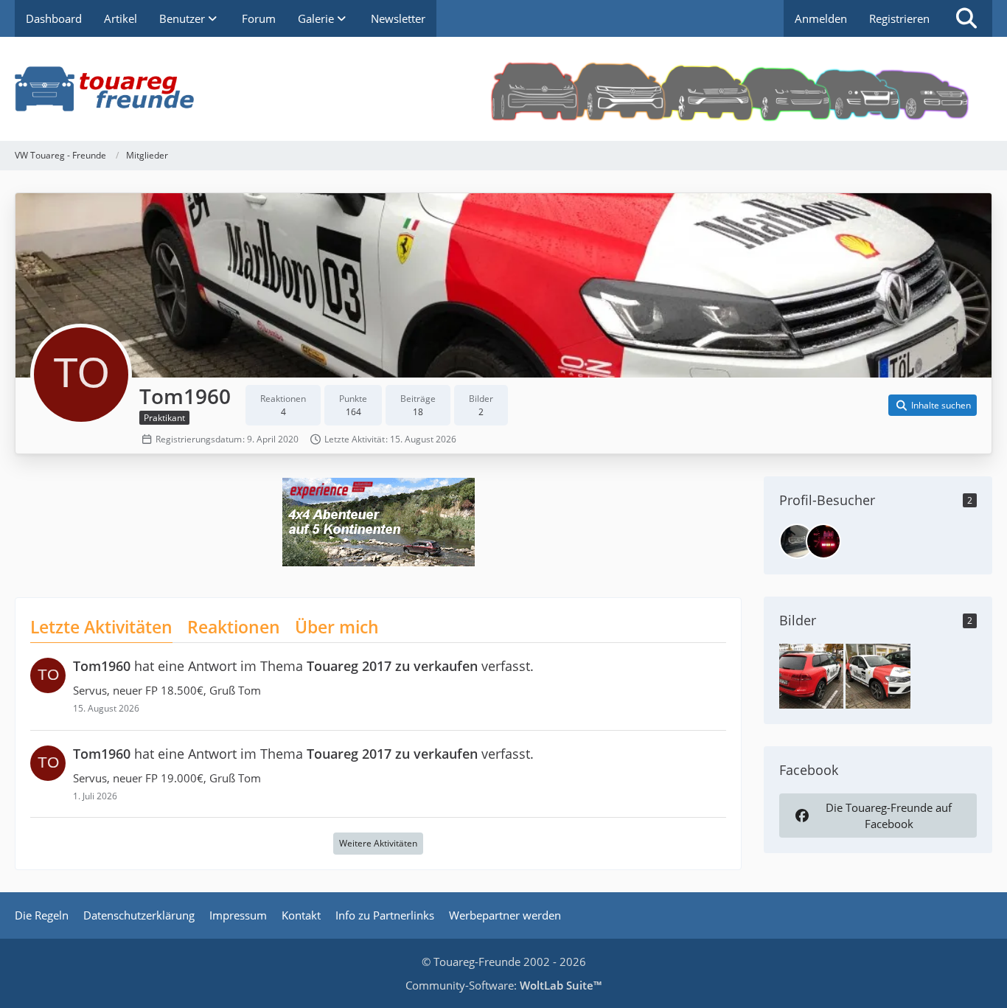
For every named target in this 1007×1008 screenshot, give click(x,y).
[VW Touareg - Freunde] (503, 89)
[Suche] (966, 18)
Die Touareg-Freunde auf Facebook (889, 815)
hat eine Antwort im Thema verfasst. (303, 666)
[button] (932, 405)
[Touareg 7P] (811, 674)
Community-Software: (503, 985)
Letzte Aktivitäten (101, 627)
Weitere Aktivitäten (378, 843)
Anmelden (821, 18)
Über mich (337, 627)
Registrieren (899, 18)
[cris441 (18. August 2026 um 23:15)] (823, 541)
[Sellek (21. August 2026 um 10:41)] (797, 541)
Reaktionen (233, 627)
